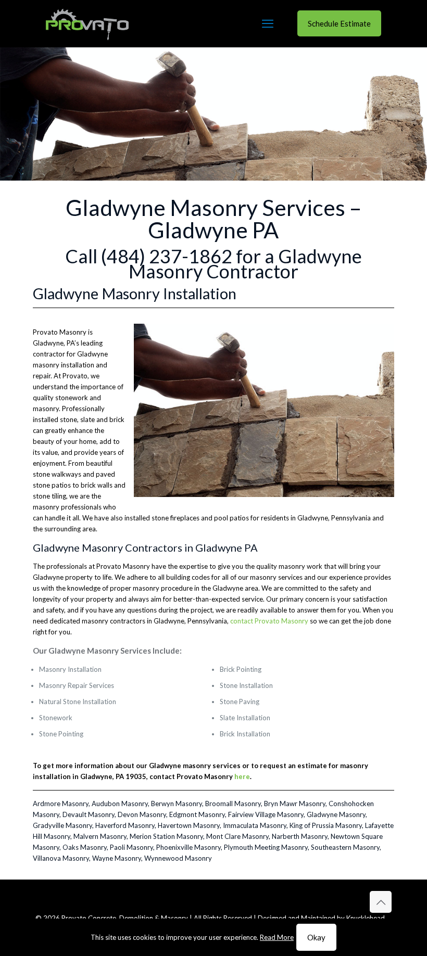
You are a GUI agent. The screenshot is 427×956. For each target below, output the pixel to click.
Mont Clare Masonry (237, 836)
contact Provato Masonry (269, 621)
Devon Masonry (142, 814)
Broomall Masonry (233, 803)
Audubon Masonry (120, 803)
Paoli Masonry (131, 847)
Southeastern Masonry (345, 847)
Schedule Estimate (339, 23)
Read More (277, 937)
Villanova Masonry (61, 858)
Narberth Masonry (300, 836)
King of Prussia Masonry (326, 825)
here (242, 776)
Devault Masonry (88, 814)
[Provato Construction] (87, 23)
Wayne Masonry (116, 858)
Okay (316, 937)
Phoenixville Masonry (188, 847)
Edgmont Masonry (197, 814)
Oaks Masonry (84, 847)
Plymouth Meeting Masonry (266, 847)
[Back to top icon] (381, 902)
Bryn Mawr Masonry (294, 803)
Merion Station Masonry (166, 836)
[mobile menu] (268, 23)
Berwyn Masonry (176, 803)
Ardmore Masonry (61, 803)
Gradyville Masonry (62, 825)
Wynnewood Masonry (178, 858)
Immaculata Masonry (254, 825)
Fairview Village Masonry (266, 814)
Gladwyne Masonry (336, 814)
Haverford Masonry (125, 825)
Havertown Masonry (189, 825)
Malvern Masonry (100, 836)
